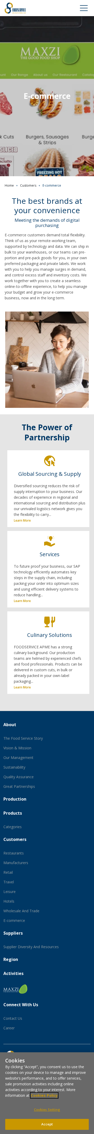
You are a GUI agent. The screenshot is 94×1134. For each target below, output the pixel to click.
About (9, 724)
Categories (12, 826)
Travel (8, 881)
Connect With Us (20, 1005)
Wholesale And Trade (21, 910)
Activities (13, 973)
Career (9, 1027)
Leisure (9, 891)
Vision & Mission (17, 747)
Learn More (22, 520)
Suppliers (13, 933)
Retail (8, 872)
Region (10, 959)
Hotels (8, 901)
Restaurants (13, 853)
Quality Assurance (18, 776)
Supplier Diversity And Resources (31, 946)
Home (9, 185)
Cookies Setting (47, 1109)
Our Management (18, 757)
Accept (47, 1124)
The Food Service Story (23, 738)
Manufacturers (15, 862)
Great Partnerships (19, 786)
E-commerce (14, 920)
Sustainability (14, 767)
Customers (28, 185)
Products (12, 813)
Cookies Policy (44, 1095)
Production (14, 799)
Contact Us (12, 1018)
